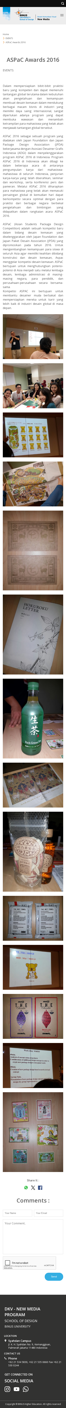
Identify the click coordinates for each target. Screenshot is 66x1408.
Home (6, 34)
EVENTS (9, 38)
